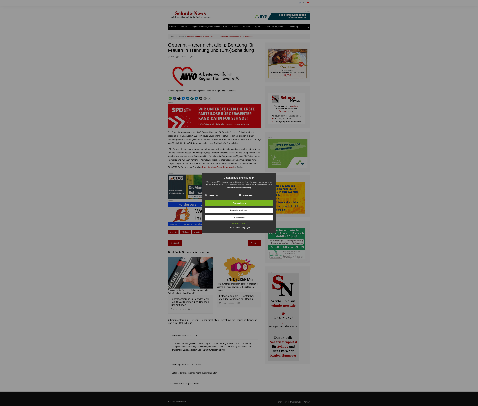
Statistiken (248, 195)
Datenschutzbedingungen (239, 227)
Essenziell (213, 195)
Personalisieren (239, 223)
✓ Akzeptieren (239, 203)
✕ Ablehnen (239, 218)
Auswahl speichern (239, 210)
